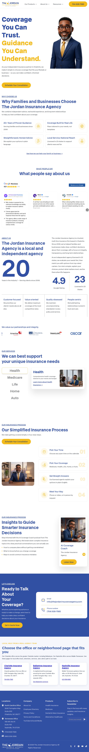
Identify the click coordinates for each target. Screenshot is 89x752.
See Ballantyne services (40, 681)
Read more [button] (36, 208)
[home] (10, 4)
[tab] (15, 370)
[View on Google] (35, 195)
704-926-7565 (8, 679)
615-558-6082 (66, 679)
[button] (31, 4)
